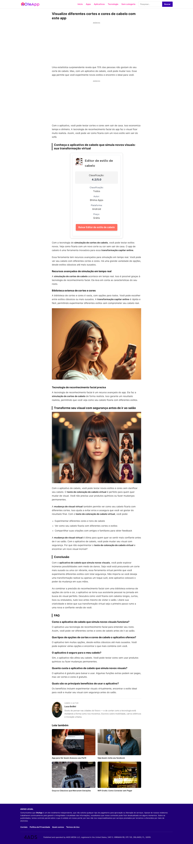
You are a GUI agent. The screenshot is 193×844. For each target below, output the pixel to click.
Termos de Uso (73, 827)
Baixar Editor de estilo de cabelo (96, 227)
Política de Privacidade (40, 827)
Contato (24, 827)
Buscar (167, 4)
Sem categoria (128, 4)
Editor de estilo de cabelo (99, 163)
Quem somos (58, 827)
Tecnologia (113, 4)
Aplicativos (99, 4)
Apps (88, 4)
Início (80, 4)
